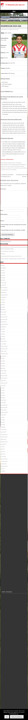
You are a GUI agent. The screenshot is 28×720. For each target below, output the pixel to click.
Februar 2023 (3, 341)
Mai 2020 (3, 422)
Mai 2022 (3, 363)
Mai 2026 (3, 265)
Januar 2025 (3, 285)
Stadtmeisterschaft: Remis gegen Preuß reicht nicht (11, 256)
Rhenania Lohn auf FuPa (6, 241)
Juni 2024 (3, 302)
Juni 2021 (3, 390)
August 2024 (3, 297)
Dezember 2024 (4, 287)
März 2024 (3, 309)
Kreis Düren (22, 166)
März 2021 (3, 397)
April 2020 (3, 424)
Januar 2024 (3, 314)
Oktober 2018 (3, 463)
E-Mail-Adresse (4, 214)
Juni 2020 (3, 419)
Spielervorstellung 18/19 (6, 164)
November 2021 (4, 378)
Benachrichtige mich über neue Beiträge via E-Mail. (13, 230)
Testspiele (3, 253)
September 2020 (4, 412)
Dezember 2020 (4, 405)
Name (2, 210)
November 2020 (4, 407)
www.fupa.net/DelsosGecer (7, 159)
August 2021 (3, 385)
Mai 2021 (3, 392)
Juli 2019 (2, 446)
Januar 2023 (3, 343)
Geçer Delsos (16, 166)
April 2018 (3, 471)
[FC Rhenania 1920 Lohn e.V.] (13, 5)
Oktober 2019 (3, 439)
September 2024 (4, 294)
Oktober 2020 (3, 410)
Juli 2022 (2, 358)
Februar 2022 (3, 370)
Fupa (9, 166)
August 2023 (3, 326)
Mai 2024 (3, 304)
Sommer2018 (16, 168)
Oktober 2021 (3, 380)
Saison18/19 (10, 168)
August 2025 (3, 268)
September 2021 (4, 383)
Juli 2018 (2, 468)
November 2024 (4, 290)
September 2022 (4, 353)
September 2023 (4, 324)
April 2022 (3, 365)
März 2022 (3, 368)
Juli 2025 (2, 270)
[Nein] (26, 714)
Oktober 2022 (3, 351)
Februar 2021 (3, 400)
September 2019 (4, 441)
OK (7, 717)
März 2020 (3, 427)
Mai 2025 (3, 275)
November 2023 (4, 319)
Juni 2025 (3, 272)
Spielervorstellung (23, 168)
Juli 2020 (2, 417)
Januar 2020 (3, 432)
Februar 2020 (3, 429)
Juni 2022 (3, 361)
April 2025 (3, 277)
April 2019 (3, 451)
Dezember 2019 (4, 434)
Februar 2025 (3, 282)
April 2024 (3, 307)
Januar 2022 (3, 373)
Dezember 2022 (4, 346)
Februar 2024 (3, 312)
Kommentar (3, 189)
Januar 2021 (3, 402)
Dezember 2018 (4, 459)
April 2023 (3, 336)
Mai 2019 (3, 449)
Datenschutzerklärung (17, 717)
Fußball (11, 166)
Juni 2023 (3, 331)
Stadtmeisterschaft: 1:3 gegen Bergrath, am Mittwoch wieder (13, 258)
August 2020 (3, 414)
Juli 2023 (2, 329)
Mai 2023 (3, 334)
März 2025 (3, 280)
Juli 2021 (2, 387)
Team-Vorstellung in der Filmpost (7, 251)
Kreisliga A (3, 168)
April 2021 (3, 395)
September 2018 (4, 466)
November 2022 (4, 348)
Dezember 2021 (4, 375)
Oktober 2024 (3, 292)
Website (2, 220)
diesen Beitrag (13, 169)
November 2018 (4, 461)
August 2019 (3, 444)
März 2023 (3, 339)
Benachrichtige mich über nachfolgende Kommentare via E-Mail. (13, 225)
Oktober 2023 (3, 321)
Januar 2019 (3, 456)
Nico (18, 29)
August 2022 (3, 356)
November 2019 (4, 436)
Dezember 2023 (4, 316)
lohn (6, 168)
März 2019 (3, 454)
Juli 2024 (2, 299)
